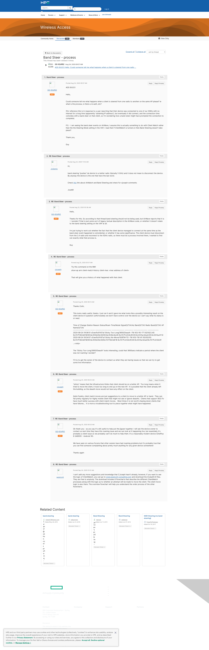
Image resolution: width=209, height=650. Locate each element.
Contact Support (111, 613)
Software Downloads (112, 620)
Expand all (130, 52)
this (74, 183)
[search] (70, 8)
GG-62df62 (52, 90)
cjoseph (58, 269)
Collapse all (141, 52)
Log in (107, 9)
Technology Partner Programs (147, 620)
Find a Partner (142, 610)
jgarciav (98, 520)
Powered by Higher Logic (136, 645)
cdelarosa (124, 520)
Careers (77, 613)
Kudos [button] (162, 77)
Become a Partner (143, 613)
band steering (48, 516)
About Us (77, 610)
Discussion (63, 38)
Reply (150, 83)
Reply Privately (159, 83)
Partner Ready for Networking (147, 617)
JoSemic (54, 169)
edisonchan (74, 520)
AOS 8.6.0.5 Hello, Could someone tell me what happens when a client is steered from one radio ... (95, 67)
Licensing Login (110, 623)
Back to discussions (53, 53)
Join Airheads (106, 14)
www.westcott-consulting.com (118, 477)
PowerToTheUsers (152, 522)
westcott (60, 477)
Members (78, 38)
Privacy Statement (25, 637)
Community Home (47, 38)
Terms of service (80, 626)
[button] (115, 632)
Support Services (111, 610)
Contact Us (78, 617)
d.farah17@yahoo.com (52, 520)
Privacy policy (79, 623)
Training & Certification (113, 617)
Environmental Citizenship (83, 620)
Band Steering (99, 516)
